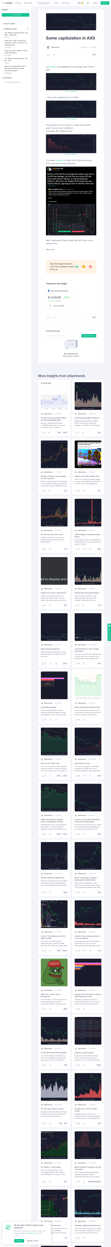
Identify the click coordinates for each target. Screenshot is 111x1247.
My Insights (8, 78)
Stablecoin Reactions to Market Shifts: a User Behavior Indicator (52, 821)
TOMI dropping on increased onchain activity (87, 536)
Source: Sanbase (71, 91)
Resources (66, 3)
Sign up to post (89, 336)
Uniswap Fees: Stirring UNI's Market (87, 593)
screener (53, 67)
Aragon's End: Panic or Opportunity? (53, 593)
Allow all (19, 1241)
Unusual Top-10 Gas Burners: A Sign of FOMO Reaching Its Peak (88, 995)
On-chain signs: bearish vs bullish (52, 1109)
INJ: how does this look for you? (52, 534)
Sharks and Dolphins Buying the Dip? (87, 707)
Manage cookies (33, 1241)
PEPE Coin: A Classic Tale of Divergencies (50, 995)
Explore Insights (9, 24)
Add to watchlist (59, 306)
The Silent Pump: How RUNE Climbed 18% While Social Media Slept (53, 419)
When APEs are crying (82, 763)
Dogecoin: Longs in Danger (84, 1053)
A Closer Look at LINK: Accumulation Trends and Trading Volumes (87, 821)
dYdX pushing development (50, 649)
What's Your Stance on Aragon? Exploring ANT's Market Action (86, 879)
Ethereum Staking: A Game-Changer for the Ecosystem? (53, 477)
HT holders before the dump (51, 1225)
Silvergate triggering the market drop (88, 1225)
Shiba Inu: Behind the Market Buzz (53, 878)
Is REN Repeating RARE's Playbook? (87, 418)
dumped (59, 160)
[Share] (54, 55)
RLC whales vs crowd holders (51, 1167)
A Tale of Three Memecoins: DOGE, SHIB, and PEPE (53, 937)
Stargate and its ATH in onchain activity (86, 1110)
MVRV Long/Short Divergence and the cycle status (88, 1168)
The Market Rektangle (48, 707)
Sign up (105, 3)
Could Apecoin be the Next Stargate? (54, 1053)
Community (18, 3)
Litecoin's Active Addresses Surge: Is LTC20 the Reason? (87, 937)
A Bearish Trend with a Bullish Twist (87, 476)
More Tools (28, 3)
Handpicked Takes (10, 29)
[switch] (80, 3)
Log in (95, 3)
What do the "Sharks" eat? (50, 763)
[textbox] (63, 336)
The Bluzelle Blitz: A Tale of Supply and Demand (87, 650)
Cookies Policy (31, 1233)
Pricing (56, 3)
